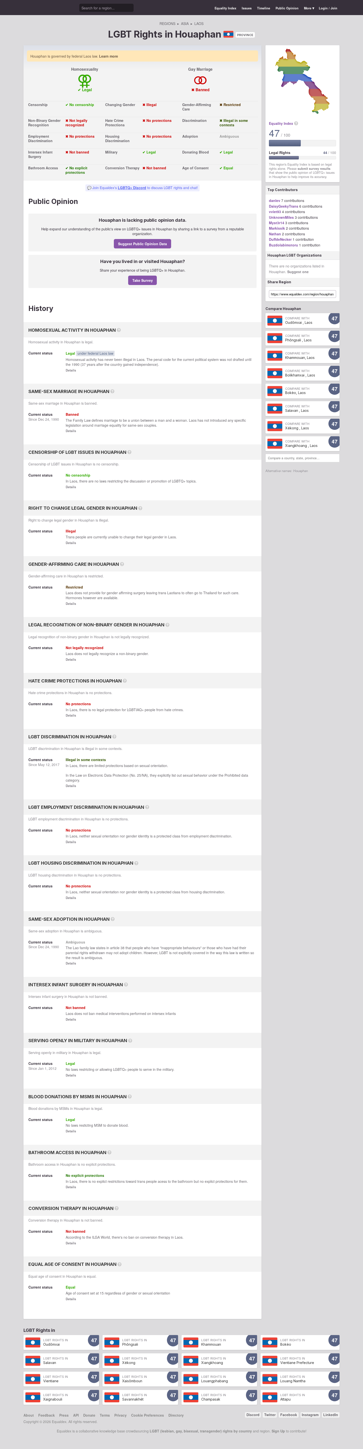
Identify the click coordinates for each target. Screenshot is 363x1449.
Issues (247, 8)
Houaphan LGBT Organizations (294, 255)
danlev (274, 200)
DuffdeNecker (280, 239)
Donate (89, 1415)
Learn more (108, 56)
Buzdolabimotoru (283, 244)
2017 (56, 764)
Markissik (277, 228)
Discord (253, 1414)
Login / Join (328, 8)
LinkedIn (330, 1414)
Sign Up (278, 1430)
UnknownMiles (281, 217)
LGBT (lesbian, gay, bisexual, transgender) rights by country (201, 1430)
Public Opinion (287, 8)
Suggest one (298, 271)
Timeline (263, 8)
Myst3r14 (276, 222)
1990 (76, 364)
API (76, 1415)
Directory (176, 1415)
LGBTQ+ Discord (132, 187)
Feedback (46, 1415)
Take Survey (142, 280)
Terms (105, 1415)
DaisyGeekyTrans (283, 206)
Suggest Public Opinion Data (142, 243)
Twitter (270, 1414)
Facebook (288, 1414)
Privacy (120, 1415)
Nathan (275, 233)
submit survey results (314, 168)
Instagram (310, 1414)
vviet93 (275, 211)
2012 (53, 1068)
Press (64, 1415)
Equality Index (225, 8)
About (28, 1415)
